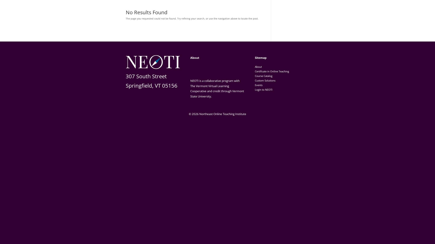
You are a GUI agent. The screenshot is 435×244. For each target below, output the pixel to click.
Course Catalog (263, 76)
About (258, 66)
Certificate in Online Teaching (272, 71)
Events (259, 85)
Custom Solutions (265, 80)
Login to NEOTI (263, 89)
